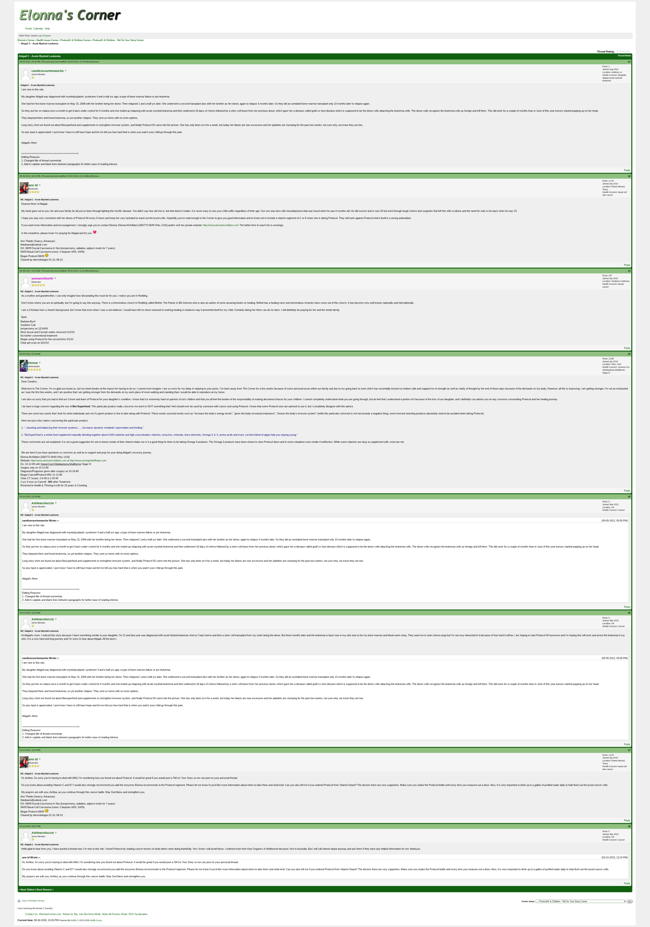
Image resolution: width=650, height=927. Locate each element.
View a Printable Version (33, 901)
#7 (629, 750)
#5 (629, 496)
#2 (629, 176)
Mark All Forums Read (114, 914)
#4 (629, 354)
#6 (629, 613)
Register (47, 36)
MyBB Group (96, 920)
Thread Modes (624, 55)
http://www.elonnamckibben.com (221, 225)
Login (40, 36)
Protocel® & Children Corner (75, 40)
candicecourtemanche (47, 71)
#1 (629, 62)
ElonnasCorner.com (50, 914)
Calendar (38, 28)
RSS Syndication (138, 914)
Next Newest (44, 889)
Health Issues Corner (47, 40)
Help (47, 28)
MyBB (73, 920)
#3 (629, 271)
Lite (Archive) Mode (90, 914)
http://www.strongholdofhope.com (88, 460)
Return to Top (70, 914)
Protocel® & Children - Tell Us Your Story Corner (118, 40)
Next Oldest (28, 889)
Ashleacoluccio (42, 503)
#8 (629, 826)
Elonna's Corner (26, 40)
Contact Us (31, 914)
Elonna (94, 62)
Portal (28, 28)
